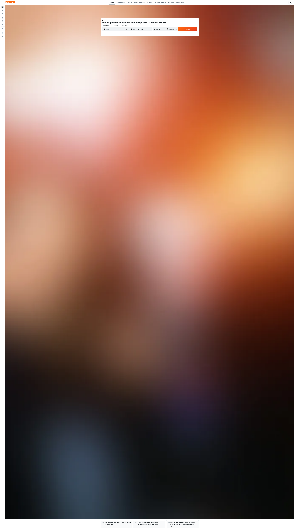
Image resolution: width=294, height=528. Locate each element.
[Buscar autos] (3, 13)
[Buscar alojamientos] (3, 10)
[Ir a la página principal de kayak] (10, 2)
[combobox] (106, 25)
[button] (2, 2)
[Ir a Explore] (3, 17)
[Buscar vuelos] (3, 7)
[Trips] (3, 28)
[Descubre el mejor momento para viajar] (3, 24)
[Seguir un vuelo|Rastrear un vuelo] (3, 21)
